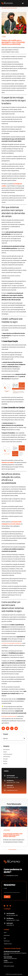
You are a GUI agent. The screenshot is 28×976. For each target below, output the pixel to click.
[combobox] (12, 738)
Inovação (3, 36)
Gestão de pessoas (7, 754)
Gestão (5, 752)
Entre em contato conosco (9, 716)
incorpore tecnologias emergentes (12, 643)
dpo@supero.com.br (8, 962)
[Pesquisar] (23, 738)
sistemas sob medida (8, 462)
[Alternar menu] (23, 3)
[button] (3, 728)
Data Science (6, 749)
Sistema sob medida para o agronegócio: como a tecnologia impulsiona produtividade (13, 42)
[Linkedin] (7, 905)
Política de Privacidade (9, 966)
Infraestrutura (6, 756)
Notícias (5, 761)
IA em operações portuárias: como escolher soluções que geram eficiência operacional (12, 835)
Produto (5, 763)
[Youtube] (10, 905)
